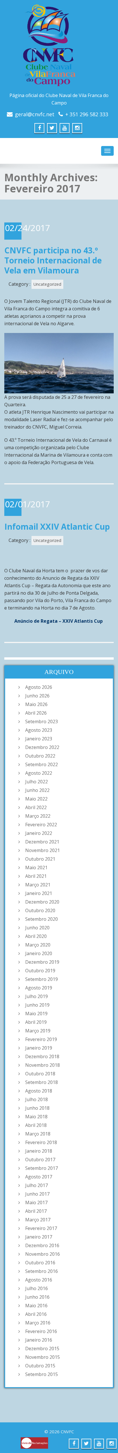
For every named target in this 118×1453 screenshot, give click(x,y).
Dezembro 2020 (42, 902)
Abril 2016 (36, 1314)
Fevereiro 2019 (41, 1039)
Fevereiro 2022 (41, 824)
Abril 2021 (36, 876)
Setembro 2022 (41, 764)
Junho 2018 (37, 1108)
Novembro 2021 (42, 850)
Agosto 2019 (38, 988)
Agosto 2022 (38, 773)
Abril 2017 (36, 1211)
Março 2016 (37, 1323)
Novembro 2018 (42, 1065)
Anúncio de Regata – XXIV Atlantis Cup (58, 621)
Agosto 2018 (38, 1091)
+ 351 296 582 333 (86, 114)
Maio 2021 (36, 867)
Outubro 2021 (40, 859)
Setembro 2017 (41, 1168)
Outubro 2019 (40, 970)
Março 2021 (37, 885)
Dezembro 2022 (42, 747)
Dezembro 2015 (42, 1348)
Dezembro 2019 (42, 962)
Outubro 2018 (40, 1074)
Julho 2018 (36, 1099)
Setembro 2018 (41, 1082)
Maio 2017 (36, 1202)
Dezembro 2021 (42, 842)
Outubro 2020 (40, 910)
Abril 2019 (36, 1022)
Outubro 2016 (40, 1262)
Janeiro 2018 (38, 1151)
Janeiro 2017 (38, 1237)
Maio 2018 (36, 1116)
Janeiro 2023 (38, 739)
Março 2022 (37, 816)
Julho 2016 (36, 1288)
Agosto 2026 (38, 687)
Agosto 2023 (38, 730)
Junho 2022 (37, 790)
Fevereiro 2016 (41, 1331)
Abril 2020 (36, 936)
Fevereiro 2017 (41, 1228)
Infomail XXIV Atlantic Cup (57, 526)
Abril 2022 (36, 807)
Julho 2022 (36, 781)
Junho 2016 (37, 1297)
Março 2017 (37, 1220)
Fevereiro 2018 (41, 1142)
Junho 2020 (37, 927)
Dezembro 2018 (42, 1056)
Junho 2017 (37, 1194)
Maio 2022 (36, 799)
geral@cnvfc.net (34, 114)
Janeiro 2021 (38, 893)
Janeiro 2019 (38, 1048)
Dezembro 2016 (42, 1245)
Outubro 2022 (40, 756)
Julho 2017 (36, 1185)
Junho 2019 (37, 1005)
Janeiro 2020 (38, 953)
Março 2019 (37, 1031)
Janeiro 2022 (38, 833)
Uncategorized (47, 284)
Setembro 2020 (41, 919)
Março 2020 (37, 945)
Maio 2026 (36, 704)
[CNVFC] (59, 47)
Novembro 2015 (42, 1357)
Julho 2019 (36, 996)
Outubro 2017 (40, 1159)
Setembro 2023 (41, 721)
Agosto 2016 (38, 1280)
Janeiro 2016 (38, 1340)
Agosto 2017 (38, 1177)
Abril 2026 (36, 713)
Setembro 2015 (41, 1374)
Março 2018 (37, 1134)
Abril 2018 (36, 1125)
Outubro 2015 (40, 1366)
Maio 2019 (36, 1013)
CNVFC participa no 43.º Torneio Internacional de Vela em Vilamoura (53, 260)
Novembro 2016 (42, 1254)
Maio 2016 (36, 1305)
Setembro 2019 (41, 979)
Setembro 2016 (41, 1271)
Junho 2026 (37, 696)
